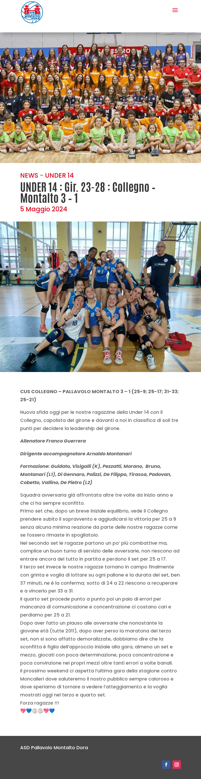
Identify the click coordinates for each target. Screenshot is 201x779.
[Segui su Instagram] (176, 764)
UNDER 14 (59, 175)
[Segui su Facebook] (166, 764)
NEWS (29, 175)
